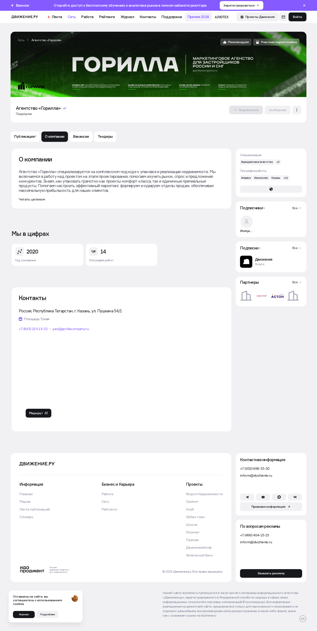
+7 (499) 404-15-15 (254, 535)
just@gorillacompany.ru (71, 329)
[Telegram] (247, 497)
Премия (192, 540)
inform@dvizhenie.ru (256, 475)
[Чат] (283, 17)
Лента (57, 17)
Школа (191, 525)
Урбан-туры (195, 517)
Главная (25, 494)
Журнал (127, 17)
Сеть (72, 17)
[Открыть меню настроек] (296, 110)
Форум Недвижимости (204, 494)
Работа (87, 17)
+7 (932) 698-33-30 (254, 469)
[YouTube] (263, 497)
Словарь (26, 517)
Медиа (24, 501)
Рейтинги (107, 17)
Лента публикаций (34, 509)
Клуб (190, 509)
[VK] (295, 497)
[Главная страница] (25, 16)
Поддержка (172, 17)
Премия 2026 (198, 17)
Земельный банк (199, 555)
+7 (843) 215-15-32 (33, 329)
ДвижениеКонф (198, 547)
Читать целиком (32, 199)
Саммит (192, 501)
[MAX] (279, 497)
